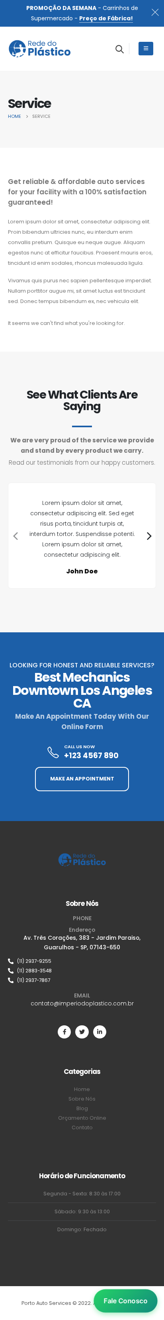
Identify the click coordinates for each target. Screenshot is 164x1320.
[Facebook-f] (64, 1031)
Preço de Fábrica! (106, 18)
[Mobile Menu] (146, 48)
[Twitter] (81, 1031)
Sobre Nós (82, 903)
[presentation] (14, 536)
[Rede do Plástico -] (40, 48)
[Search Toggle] (120, 49)
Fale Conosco (125, 1301)
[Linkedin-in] (99, 1031)
